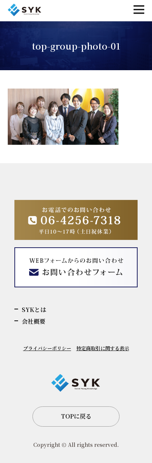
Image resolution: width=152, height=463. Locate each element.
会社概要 (33, 321)
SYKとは (34, 309)
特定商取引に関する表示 (102, 348)
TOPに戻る (76, 416)
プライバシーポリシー (47, 348)
